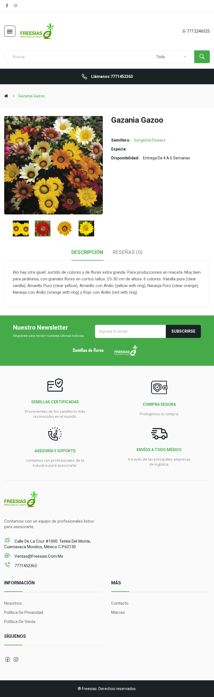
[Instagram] (15, 5)
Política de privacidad (23, 612)
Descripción (87, 252)
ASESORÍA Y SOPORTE (55, 451)
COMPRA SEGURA (159, 404)
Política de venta (19, 621)
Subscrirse (183, 331)
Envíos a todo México (159, 450)
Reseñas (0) (128, 252)
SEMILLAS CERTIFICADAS (55, 402)
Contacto (119, 603)
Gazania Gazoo (31, 96)
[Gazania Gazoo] (21, 228)
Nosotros (13, 603)
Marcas (118, 612)
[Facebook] (7, 5)
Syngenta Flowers (150, 140)
